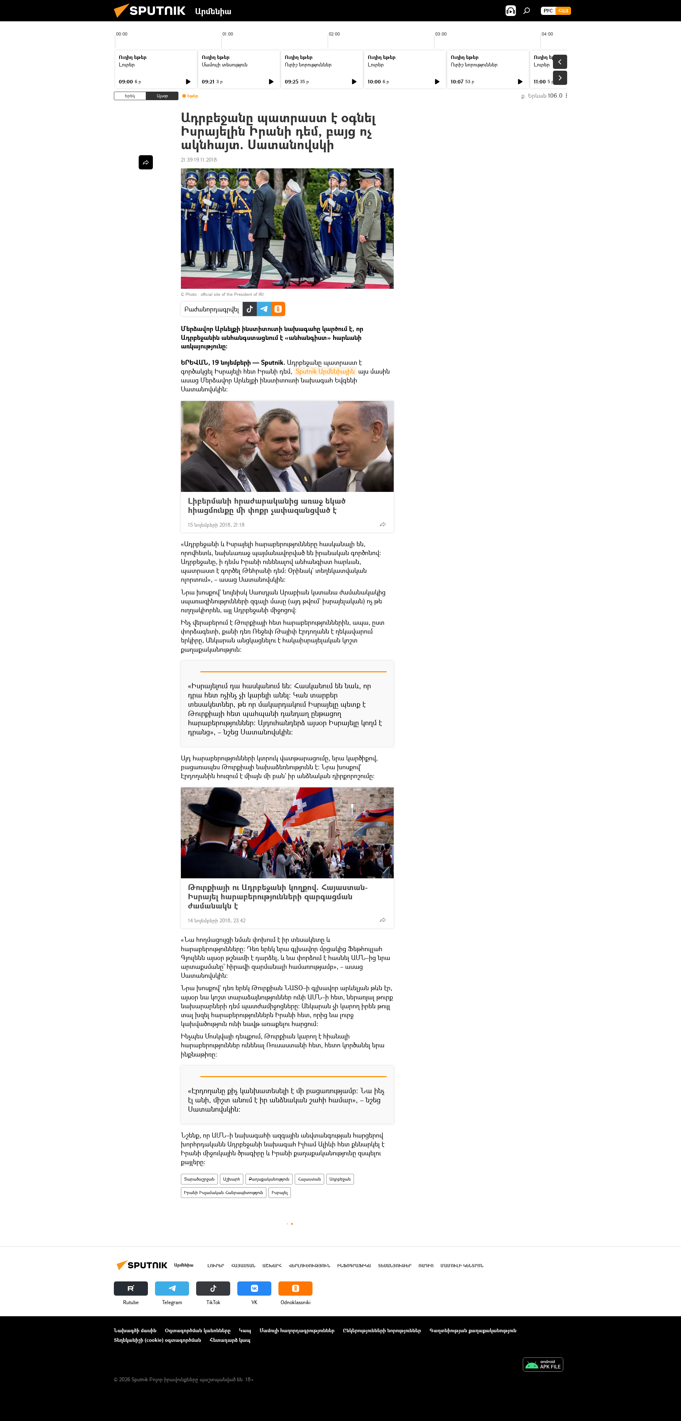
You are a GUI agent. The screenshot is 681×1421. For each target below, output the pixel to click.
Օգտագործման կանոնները (198, 1330)
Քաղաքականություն (269, 1179)
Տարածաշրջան (199, 1179)
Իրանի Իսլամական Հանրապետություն (223, 1192)
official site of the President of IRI (232, 294)
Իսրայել (280, 1192)
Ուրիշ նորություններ (308, 64)
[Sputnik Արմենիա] (152, 19)
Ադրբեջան (340, 1179)
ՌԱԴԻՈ (426, 1266)
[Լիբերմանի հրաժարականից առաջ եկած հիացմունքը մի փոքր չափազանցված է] (287, 446)
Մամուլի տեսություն (225, 64)
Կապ (245, 1330)
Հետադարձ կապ (230, 1339)
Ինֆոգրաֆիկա (354, 1266)
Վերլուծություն (309, 1266)
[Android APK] (543, 1365)
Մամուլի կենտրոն (462, 1266)
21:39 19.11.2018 (199, 159)
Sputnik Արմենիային (325, 371)
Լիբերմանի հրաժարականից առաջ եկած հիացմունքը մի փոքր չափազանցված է (266, 505)
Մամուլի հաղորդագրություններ (297, 1330)
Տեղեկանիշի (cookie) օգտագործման (157, 1339)
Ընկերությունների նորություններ (382, 1330)
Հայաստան (309, 1179)
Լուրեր (127, 64)
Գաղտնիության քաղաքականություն (473, 1330)
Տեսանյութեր (394, 1266)
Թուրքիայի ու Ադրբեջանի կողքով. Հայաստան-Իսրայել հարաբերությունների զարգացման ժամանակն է (277, 896)
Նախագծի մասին (135, 1330)
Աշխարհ (231, 1179)
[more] (383, 524)
